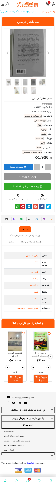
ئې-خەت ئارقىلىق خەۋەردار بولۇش (28, 409)
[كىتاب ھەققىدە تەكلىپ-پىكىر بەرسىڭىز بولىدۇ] (6, 219)
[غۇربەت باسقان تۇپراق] (15, 341)
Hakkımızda (9, 431)
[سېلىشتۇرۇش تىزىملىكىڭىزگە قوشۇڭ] (28, 219)
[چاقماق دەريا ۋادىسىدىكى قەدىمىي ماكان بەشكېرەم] (41, 341)
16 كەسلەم (34, 285)
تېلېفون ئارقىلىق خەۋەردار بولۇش (28, 418)
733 (37, 262)
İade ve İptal (9, 450)
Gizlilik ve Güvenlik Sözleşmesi (17, 441)
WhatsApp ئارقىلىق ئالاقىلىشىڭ (26, 186)
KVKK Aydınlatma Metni (14, 445)
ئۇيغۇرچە (35, 272)
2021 (36, 298)
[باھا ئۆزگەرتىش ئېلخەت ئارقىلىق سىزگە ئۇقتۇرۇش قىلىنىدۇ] (21, 219)
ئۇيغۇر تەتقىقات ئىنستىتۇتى (28, 308)
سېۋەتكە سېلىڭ (16, 167)
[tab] (25, 229)
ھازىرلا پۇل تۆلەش (26, 177)
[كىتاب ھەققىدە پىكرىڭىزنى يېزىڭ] (36, 219)
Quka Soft (30, 463)
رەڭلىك (36, 278)
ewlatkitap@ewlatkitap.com (23, 397)
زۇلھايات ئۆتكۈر (32, 255)
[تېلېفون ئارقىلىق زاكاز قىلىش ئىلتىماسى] (13, 219)
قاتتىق (36, 292)
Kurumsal (28, 425)
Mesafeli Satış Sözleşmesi (14, 436)
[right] (50, 356)
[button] (7, 53)
